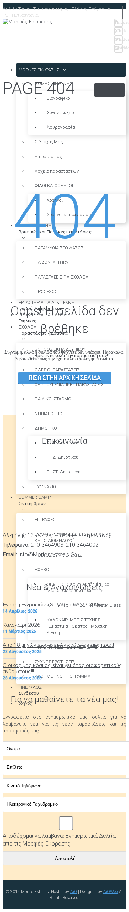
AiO (73, 891)
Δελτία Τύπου (16, 8)
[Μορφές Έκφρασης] (27, 22)
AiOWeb (110, 891)
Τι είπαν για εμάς (50, 8)
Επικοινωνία (26, 15)
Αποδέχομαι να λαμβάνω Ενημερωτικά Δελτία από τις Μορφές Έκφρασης (59, 840)
